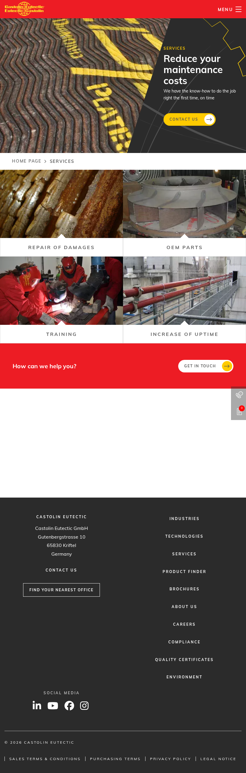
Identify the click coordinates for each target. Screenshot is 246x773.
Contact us (184, 119)
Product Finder (184, 571)
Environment (184, 677)
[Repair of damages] (61, 213)
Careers (184, 624)
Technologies (184, 536)
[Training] (61, 300)
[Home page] (24, 8)
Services (184, 554)
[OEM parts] (184, 213)
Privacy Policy (170, 759)
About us (184, 606)
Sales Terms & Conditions (45, 759)
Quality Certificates (184, 659)
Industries (185, 518)
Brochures (185, 589)
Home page (26, 161)
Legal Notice (218, 759)
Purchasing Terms (115, 759)
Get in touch (200, 366)
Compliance (184, 642)
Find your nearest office (61, 590)
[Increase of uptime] (184, 300)
